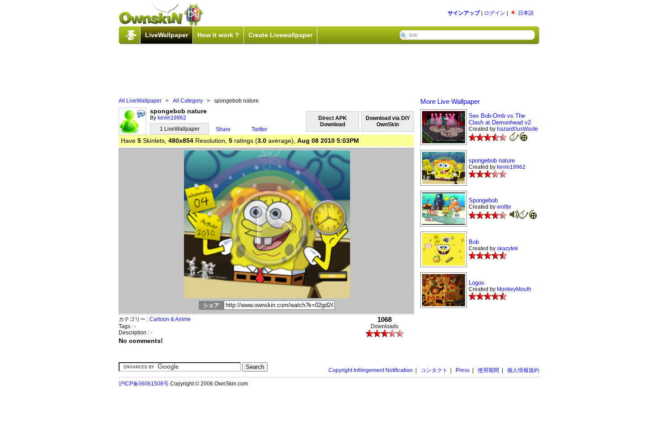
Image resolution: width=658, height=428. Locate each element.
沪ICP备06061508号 (144, 384)
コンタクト (434, 370)
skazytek (507, 248)
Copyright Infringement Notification (371, 370)
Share (223, 129)
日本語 (525, 13)
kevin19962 (172, 118)
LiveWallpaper (166, 35)
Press (463, 370)
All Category (188, 101)
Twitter (259, 129)
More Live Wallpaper (450, 101)
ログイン (494, 13)
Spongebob (483, 200)
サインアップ (464, 13)
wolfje (504, 207)
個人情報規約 (523, 370)
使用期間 (488, 370)
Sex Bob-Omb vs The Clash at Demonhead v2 (500, 119)
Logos (476, 282)
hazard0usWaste (517, 129)
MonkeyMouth (514, 289)
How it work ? (218, 35)
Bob (474, 242)
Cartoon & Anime (170, 319)
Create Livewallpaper (280, 35)
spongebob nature (492, 160)
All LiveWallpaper (140, 101)
